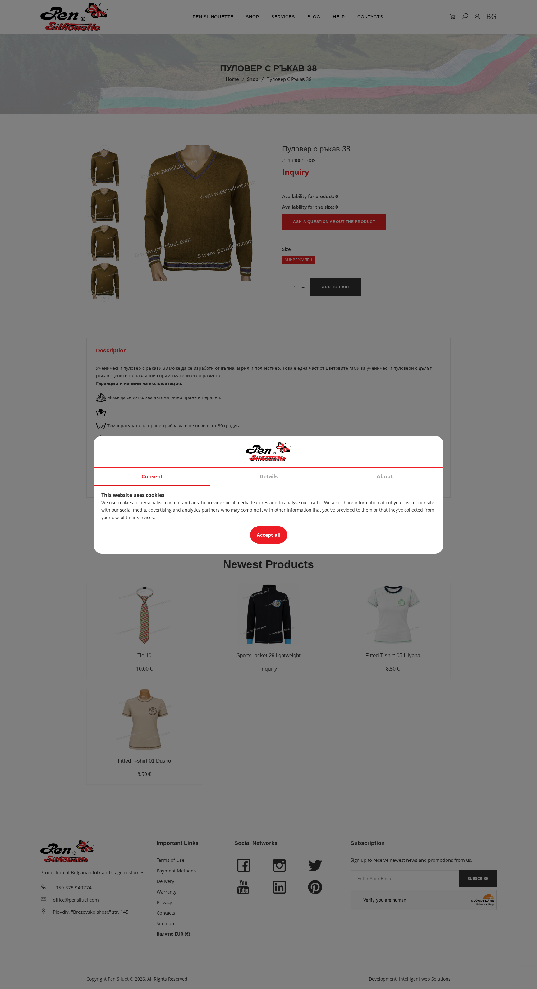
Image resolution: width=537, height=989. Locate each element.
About (385, 476)
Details (268, 476)
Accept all (269, 535)
